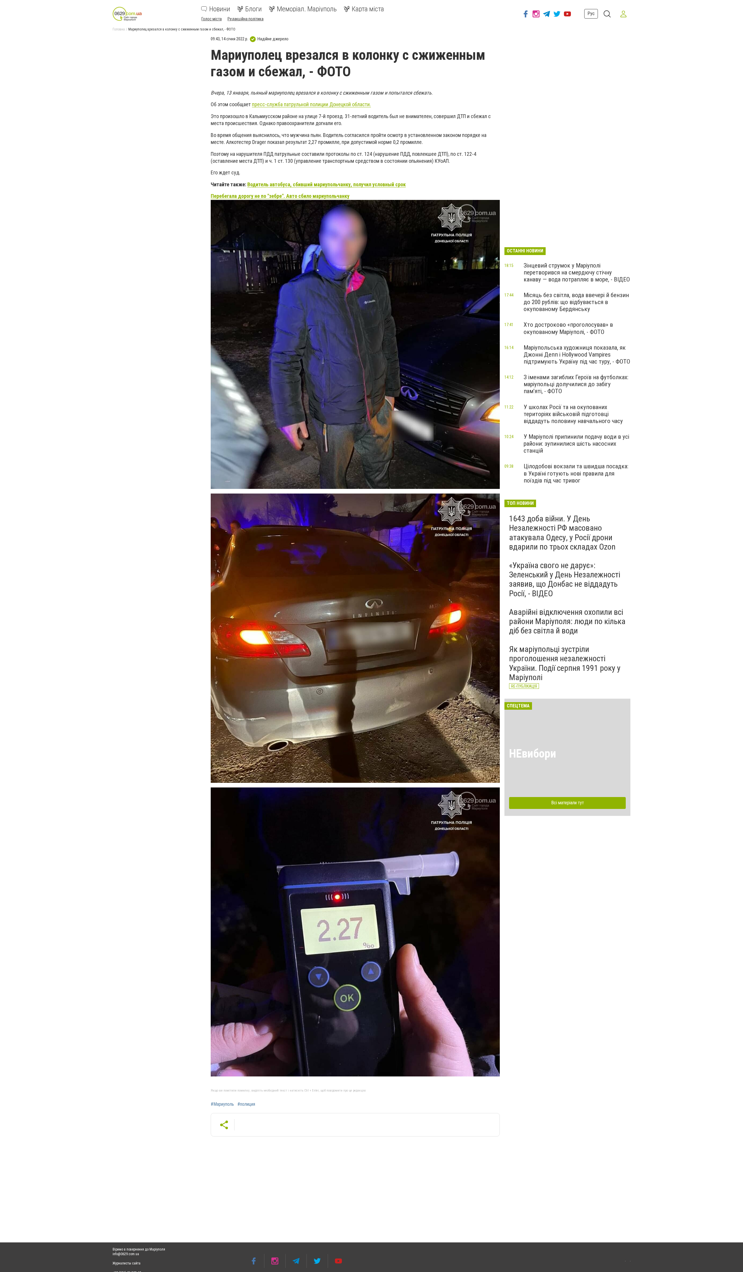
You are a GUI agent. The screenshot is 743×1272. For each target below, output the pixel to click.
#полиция (246, 1104)
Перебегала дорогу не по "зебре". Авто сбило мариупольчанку (280, 196)
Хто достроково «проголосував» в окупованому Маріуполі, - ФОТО (568, 328)
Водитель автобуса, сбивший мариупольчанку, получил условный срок (326, 184)
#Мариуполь (222, 1104)
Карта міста (368, 9)
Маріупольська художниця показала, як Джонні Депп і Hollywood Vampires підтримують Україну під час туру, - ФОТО (577, 354)
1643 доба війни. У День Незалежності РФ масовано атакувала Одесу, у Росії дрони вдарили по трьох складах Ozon (562, 533)
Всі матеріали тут (567, 802)
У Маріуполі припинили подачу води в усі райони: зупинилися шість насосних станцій (576, 443)
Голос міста (211, 19)
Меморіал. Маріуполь (307, 9)
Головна (119, 29)
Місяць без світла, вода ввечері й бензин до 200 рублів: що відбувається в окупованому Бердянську (576, 302)
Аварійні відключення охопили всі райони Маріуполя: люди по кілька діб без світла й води (567, 621)
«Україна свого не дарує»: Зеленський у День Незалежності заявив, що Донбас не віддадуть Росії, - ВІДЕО (564, 579)
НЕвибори (532, 753)
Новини (219, 9)
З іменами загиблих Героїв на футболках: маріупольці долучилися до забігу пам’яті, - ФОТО (576, 384)
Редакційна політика (246, 19)
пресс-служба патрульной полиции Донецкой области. (311, 104)
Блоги (253, 9)
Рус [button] (591, 13)
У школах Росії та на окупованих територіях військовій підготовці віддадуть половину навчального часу (573, 414)
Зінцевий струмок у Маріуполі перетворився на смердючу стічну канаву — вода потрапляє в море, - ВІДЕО (577, 272)
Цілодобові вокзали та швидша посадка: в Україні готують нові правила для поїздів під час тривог (576, 473)
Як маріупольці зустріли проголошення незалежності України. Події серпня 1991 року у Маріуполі (565, 663)
